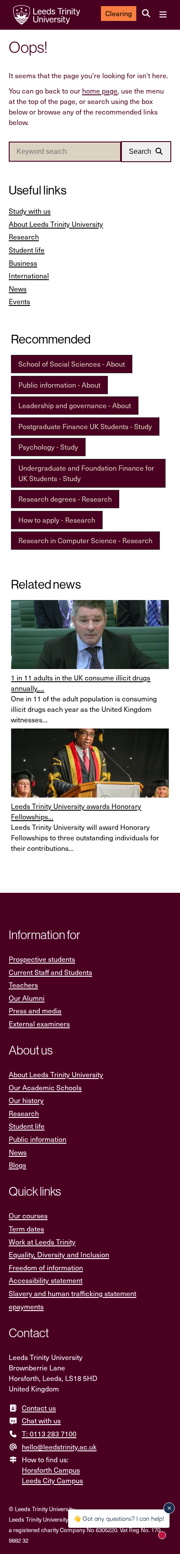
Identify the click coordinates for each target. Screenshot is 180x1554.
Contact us (39, 1407)
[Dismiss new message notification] (169, 1508)
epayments (26, 1306)
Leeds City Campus (52, 1480)
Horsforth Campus (51, 1469)
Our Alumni (27, 997)
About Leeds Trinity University (56, 224)
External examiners (39, 1023)
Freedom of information (46, 1267)
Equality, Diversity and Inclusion (59, 1254)
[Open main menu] (163, 14)
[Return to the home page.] (46, 14)
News (18, 288)
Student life (27, 249)
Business (23, 262)
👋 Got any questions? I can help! (118, 1518)
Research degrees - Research (65, 498)
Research (24, 236)
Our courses (28, 1215)
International (29, 275)
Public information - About (59, 384)
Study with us (30, 210)
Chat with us (41, 1420)
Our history (26, 1100)
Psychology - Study (48, 446)
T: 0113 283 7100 (49, 1433)
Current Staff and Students (50, 972)
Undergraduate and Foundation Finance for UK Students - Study (86, 473)
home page (100, 90)
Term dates (26, 1228)
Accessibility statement (46, 1280)
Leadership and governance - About (74, 405)
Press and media (35, 1010)
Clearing (118, 13)
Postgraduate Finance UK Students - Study (85, 426)
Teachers (23, 984)
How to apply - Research (56, 519)
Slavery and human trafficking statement (72, 1293)
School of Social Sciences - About (71, 363)
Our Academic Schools (45, 1087)
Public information (37, 1139)
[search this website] (146, 13)
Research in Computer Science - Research (85, 540)
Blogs (17, 1164)
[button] (146, 151)
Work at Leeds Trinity (42, 1241)
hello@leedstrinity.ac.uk (59, 1446)
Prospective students (42, 959)
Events (19, 301)
